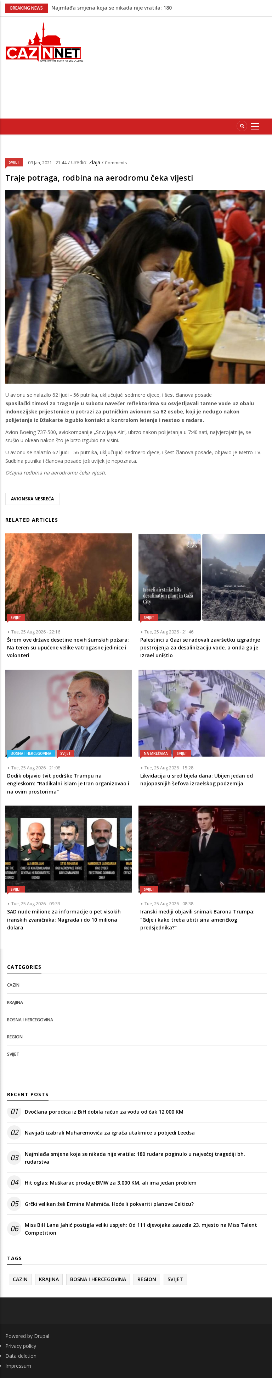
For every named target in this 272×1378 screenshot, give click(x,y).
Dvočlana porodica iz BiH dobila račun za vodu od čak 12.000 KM (104, 1111)
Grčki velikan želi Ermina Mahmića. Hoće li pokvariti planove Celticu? (109, 1204)
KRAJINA (15, 1002)
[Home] (45, 41)
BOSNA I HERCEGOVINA (31, 753)
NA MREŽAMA (156, 753)
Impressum (18, 1365)
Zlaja (95, 162)
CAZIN (13, 985)
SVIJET (14, 162)
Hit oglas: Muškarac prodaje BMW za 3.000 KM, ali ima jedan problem (111, 1182)
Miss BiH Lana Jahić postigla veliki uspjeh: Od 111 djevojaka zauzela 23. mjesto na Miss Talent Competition (141, 1228)
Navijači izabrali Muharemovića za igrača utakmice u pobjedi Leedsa (110, 1132)
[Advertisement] (184, 66)
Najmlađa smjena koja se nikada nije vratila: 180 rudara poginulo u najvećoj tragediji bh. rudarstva (135, 1158)
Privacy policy (20, 1346)
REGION (15, 1037)
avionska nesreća (32, 499)
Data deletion (20, 1355)
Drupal (41, 1336)
